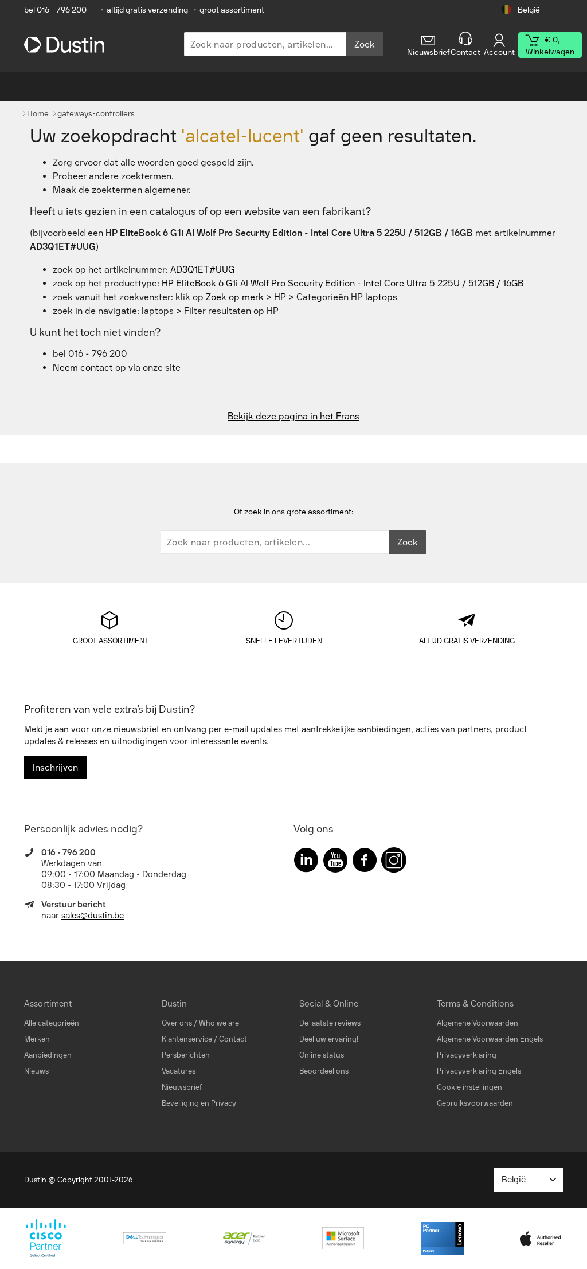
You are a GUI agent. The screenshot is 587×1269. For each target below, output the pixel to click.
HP (280, 297)
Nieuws (36, 1071)
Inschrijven (55, 767)
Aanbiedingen (48, 1055)
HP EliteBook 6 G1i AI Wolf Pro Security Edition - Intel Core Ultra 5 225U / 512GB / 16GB (342, 283)
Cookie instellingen (469, 1087)
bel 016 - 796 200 (55, 10)
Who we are (219, 1023)
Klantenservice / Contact (204, 1039)
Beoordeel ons (324, 1071)
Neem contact (83, 367)
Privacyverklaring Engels (479, 1071)
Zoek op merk (235, 297)
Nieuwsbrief (182, 1087)
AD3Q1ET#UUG (202, 269)
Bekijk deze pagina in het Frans (293, 416)
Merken (37, 1039)
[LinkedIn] (306, 862)
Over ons (177, 1023)
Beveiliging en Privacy (199, 1103)
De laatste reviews (330, 1023)
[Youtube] (335, 862)
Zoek (364, 44)
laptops (381, 297)
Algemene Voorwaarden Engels (490, 1039)
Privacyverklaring (466, 1055)
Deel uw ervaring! (328, 1039)
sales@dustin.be (92, 915)
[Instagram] (393, 862)
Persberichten (186, 1055)
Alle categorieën (51, 1023)
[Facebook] (364, 862)
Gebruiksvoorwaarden (475, 1103)
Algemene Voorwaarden (477, 1023)
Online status (321, 1055)
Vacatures (178, 1071)
